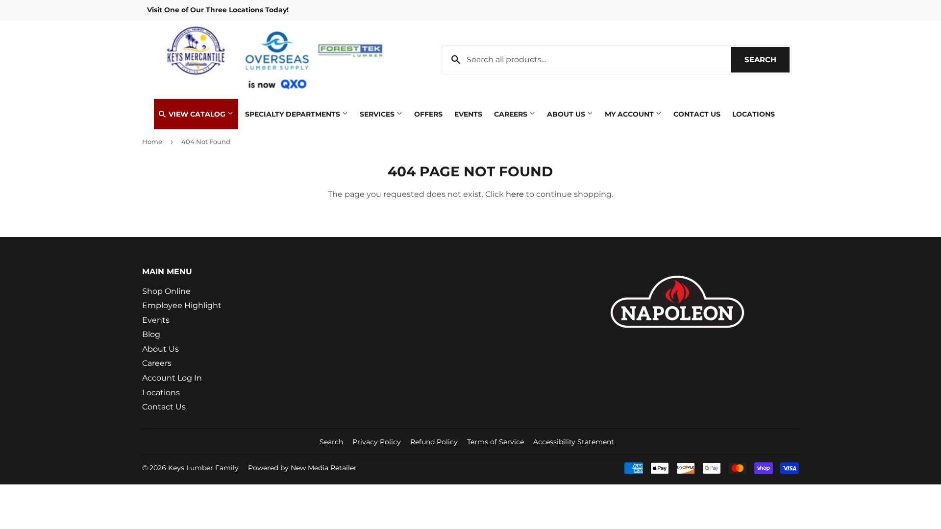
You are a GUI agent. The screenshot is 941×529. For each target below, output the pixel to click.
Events (468, 114)
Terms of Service (495, 442)
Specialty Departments (293, 114)
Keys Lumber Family (203, 468)
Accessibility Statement (573, 442)
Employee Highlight (182, 305)
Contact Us (696, 114)
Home (152, 141)
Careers (511, 114)
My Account (630, 114)
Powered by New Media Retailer (302, 468)
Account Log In (172, 378)
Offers (428, 114)
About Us (567, 114)
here (515, 194)
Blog (151, 334)
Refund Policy (434, 442)
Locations (753, 114)
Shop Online (166, 291)
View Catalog (197, 114)
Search (767, 59)
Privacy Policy (376, 442)
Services (378, 114)
